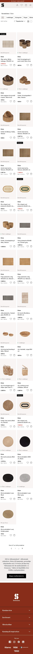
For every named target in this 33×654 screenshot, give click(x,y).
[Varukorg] (26, 5)
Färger (25, 17)
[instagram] (14, 642)
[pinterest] (19, 642)
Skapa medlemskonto (16, 576)
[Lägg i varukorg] (14, 65)
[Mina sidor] (17, 5)
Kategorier (18, 17)
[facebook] (10, 642)
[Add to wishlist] (10, 65)
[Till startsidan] (2, 5)
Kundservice (7, 610)
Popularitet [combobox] (19, 21)
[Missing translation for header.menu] (30, 5)
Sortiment (6, 617)
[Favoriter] (21, 5)
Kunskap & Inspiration (10, 631)
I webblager (9, 17)
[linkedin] (23, 642)
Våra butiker (7, 624)
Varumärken (5, 13)
